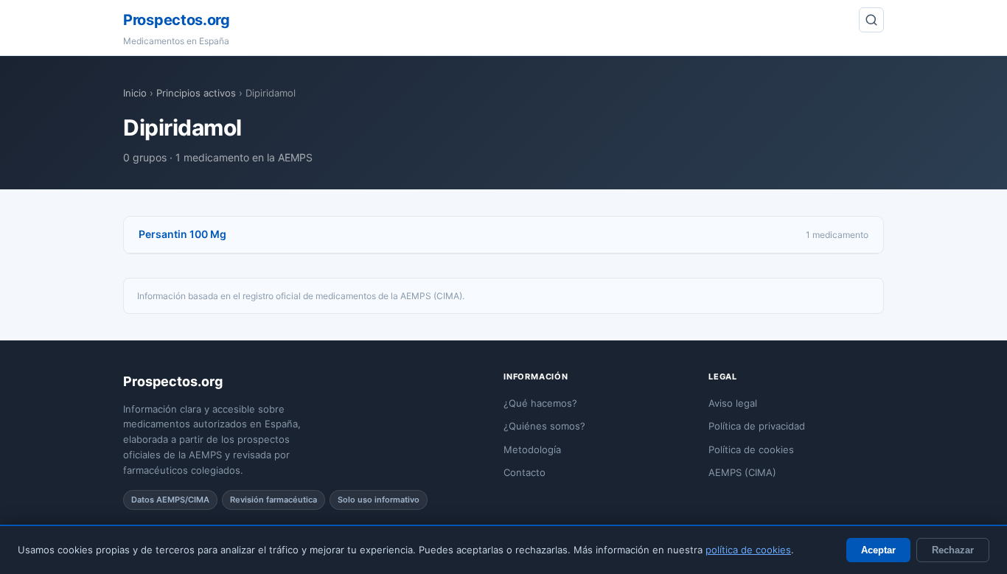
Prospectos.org (176, 20)
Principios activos (196, 93)
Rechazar (953, 550)
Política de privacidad (756, 426)
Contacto (524, 472)
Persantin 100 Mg (182, 234)
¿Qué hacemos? (540, 403)
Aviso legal (732, 403)
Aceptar (878, 550)
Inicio (135, 93)
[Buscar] (871, 19)
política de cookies (748, 550)
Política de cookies (751, 449)
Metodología (532, 449)
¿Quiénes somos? (544, 426)
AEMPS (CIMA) (742, 472)
